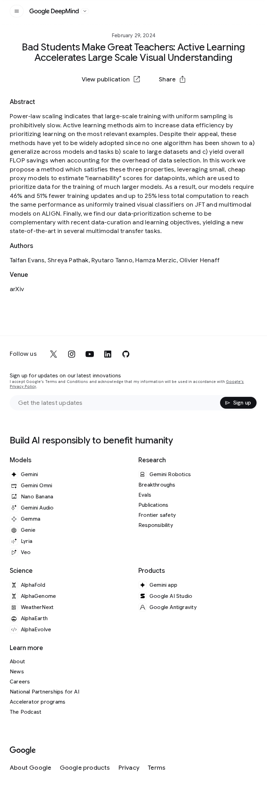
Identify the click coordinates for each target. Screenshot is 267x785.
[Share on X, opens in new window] (97, 96)
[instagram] (71, 354)
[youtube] (89, 354)
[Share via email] (151, 96)
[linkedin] (107, 354)
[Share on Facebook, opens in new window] (115, 96)
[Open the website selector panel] (85, 11)
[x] (53, 354)
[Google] (23, 750)
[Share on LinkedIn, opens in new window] (133, 96)
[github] (126, 354)
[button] (172, 79)
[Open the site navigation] (17, 11)
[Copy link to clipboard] (169, 96)
